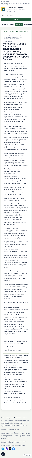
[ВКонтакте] (13, 448)
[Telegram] (2, 448)
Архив (12, 24)
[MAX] (6, 448)
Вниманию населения (22, 31)
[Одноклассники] (10, 448)
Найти (16, 19)
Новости (19, 24)
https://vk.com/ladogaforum (18, 402)
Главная (5, 24)
